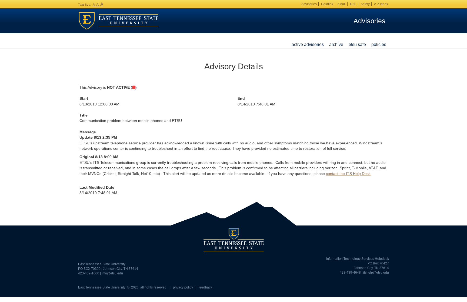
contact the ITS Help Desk (348, 173)
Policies (378, 44)
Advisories (309, 4)
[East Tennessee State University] (118, 20)
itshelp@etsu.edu (376, 272)
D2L (353, 4)
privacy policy (183, 287)
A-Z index (381, 4)
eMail (342, 4)
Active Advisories (308, 44)
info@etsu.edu (112, 273)
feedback (205, 287)
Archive (336, 44)
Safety (365, 4)
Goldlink (327, 4)
